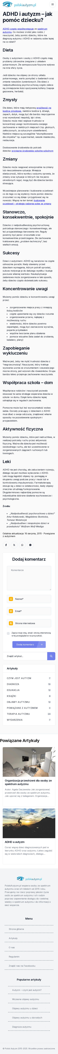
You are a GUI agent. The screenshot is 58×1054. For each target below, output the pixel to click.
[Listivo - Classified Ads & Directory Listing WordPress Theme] (19, 4)
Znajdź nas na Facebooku (22, 965)
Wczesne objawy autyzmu (25, 999)
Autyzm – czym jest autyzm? (27, 990)
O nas (12, 947)
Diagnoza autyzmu (21, 1026)
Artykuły (13, 938)
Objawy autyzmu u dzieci (25, 1008)
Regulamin (14, 956)
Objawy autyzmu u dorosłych (27, 1017)
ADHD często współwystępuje (18, 28)
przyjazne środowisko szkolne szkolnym (32, 150)
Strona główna (16, 929)
